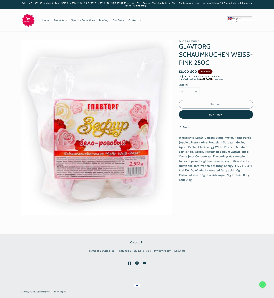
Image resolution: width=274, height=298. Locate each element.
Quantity (184, 84)
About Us (179, 250)
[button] (60, 20)
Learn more (218, 79)
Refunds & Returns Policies (135, 250)
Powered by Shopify (56, 292)
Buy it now (216, 114)
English (236, 18)
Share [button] (186, 126)
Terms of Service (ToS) (102, 250)
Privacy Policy (162, 250)
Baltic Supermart (37, 292)
